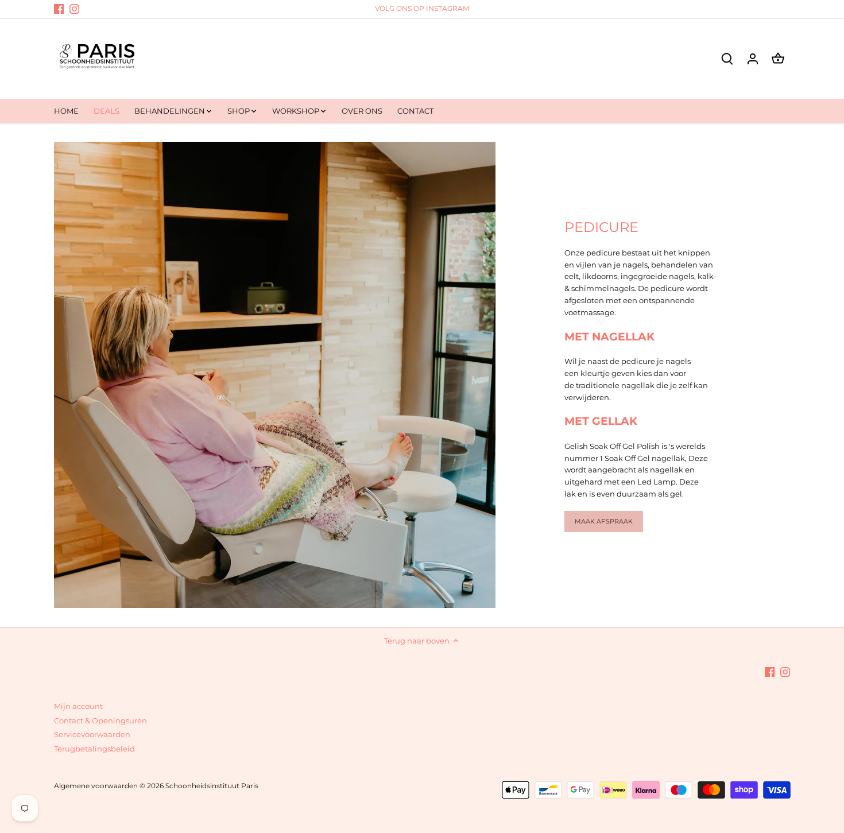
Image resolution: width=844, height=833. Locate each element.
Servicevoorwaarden (92, 734)
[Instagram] (74, 8)
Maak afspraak (604, 521)
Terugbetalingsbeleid (94, 748)
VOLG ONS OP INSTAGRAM (422, 8)
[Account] (752, 58)
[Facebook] (59, 8)
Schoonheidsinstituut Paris (211, 786)
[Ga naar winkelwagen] (778, 58)
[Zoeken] (727, 58)
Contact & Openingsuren (100, 720)
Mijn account (78, 706)
